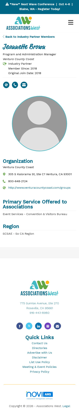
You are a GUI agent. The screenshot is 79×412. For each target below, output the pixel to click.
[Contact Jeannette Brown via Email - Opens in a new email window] (24, 85)
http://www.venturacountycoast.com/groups (39, 187)
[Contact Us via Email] (57, 326)
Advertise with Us (39, 352)
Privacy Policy (39, 371)
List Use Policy (39, 362)
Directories (39, 348)
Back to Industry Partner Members (29, 36)
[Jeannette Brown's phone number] (15, 85)
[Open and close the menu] (59, 23)
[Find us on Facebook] (19, 326)
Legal (66, 406)
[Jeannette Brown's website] (6, 85)
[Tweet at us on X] (29, 326)
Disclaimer (39, 357)
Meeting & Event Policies (39, 367)
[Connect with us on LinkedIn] (38, 326)
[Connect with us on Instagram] (47, 326)
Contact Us (39, 343)
